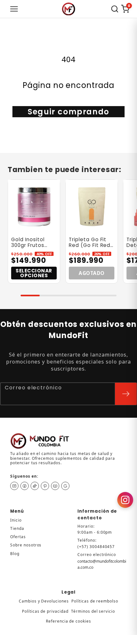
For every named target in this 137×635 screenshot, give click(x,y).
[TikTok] (35, 486)
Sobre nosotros (25, 545)
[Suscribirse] (126, 393)
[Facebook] (24, 486)
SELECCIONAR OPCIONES (34, 273)
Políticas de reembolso (94, 601)
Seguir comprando (68, 111)
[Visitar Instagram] (125, 500)
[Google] (65, 486)
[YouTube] (55, 486)
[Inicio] (68, 9)
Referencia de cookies (68, 621)
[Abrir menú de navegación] (14, 9)
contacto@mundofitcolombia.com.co (101, 564)
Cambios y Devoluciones (44, 601)
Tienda (17, 528)
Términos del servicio (93, 611)
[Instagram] (14, 486)
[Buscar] (114, 9)
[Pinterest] (45, 486)
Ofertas (18, 536)
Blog (14, 553)
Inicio (16, 520)
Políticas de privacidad (45, 611)
